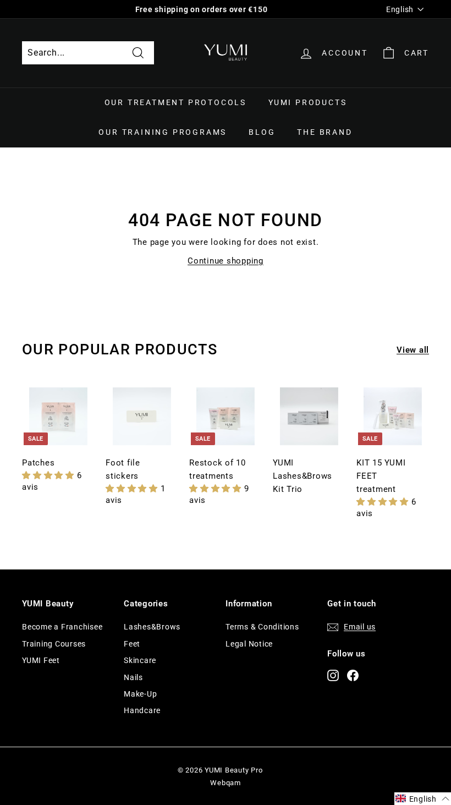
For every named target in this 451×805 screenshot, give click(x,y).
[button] (49, 475)
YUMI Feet (41, 660)
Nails (133, 677)
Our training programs (162, 132)
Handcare (142, 710)
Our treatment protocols (175, 102)
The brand (324, 132)
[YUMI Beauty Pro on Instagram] (333, 675)
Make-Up (140, 693)
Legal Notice (249, 643)
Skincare (140, 660)
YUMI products (307, 102)
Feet (132, 643)
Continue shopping (225, 261)
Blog (262, 132)
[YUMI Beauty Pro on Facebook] (353, 675)
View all (413, 350)
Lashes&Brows (152, 626)
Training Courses (54, 643)
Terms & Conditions (262, 626)
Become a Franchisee (62, 626)
